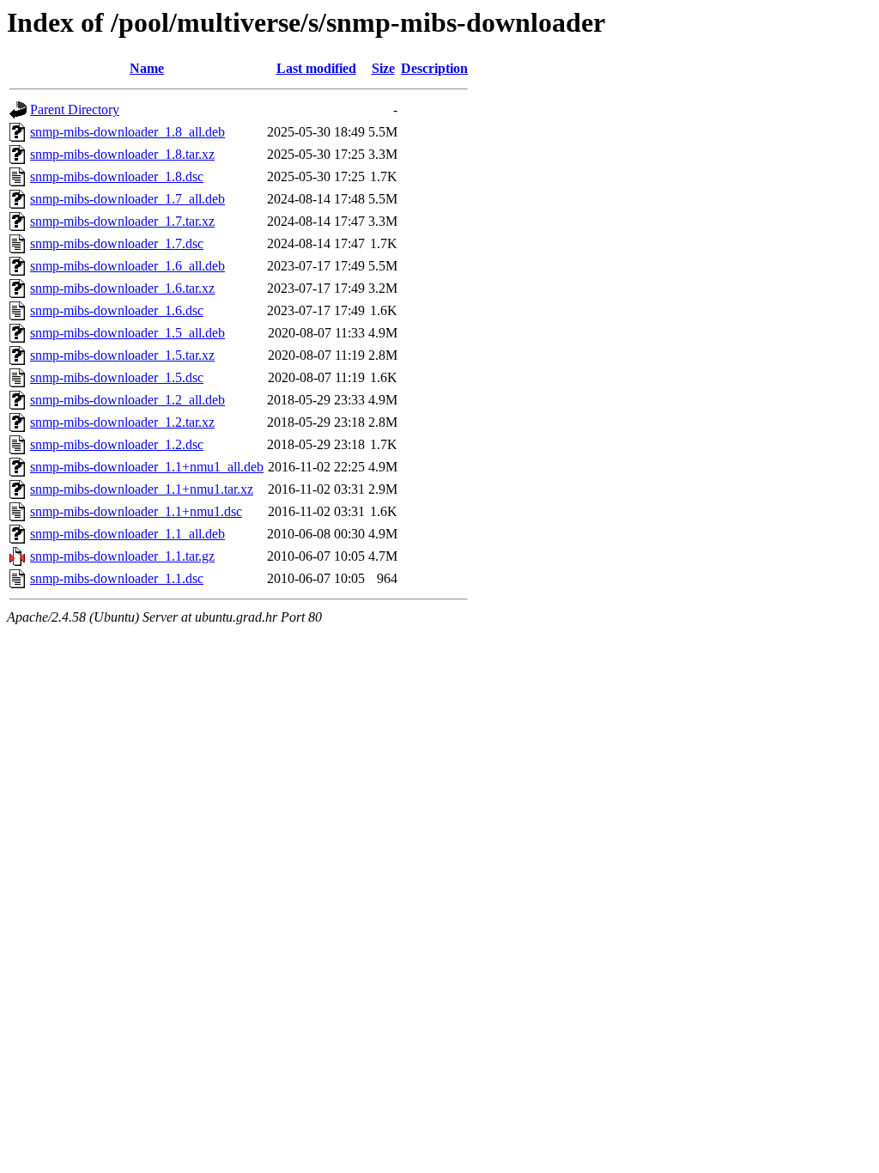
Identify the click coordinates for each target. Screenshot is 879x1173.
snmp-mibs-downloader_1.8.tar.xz (122, 154)
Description (434, 68)
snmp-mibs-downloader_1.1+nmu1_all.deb (147, 466)
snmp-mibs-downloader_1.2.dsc (116, 444)
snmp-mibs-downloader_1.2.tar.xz (122, 422)
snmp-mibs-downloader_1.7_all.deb (127, 198)
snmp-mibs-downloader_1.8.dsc (116, 176)
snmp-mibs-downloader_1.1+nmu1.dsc (136, 511)
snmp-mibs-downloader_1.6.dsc (116, 310)
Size (383, 68)
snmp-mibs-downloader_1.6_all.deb (127, 265)
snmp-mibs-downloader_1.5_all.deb (127, 332)
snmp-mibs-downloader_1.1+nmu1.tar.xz (141, 489)
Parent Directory (74, 109)
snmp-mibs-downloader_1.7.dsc (116, 243)
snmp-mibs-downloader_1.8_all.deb (127, 132)
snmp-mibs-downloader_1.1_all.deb (127, 533)
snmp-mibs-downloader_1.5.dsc (116, 377)
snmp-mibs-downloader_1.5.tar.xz (122, 355)
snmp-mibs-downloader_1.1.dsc (116, 578)
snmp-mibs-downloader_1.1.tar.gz (122, 556)
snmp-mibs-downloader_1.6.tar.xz (122, 288)
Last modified (316, 68)
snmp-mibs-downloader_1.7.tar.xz (122, 221)
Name (147, 68)
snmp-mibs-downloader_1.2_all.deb (127, 399)
